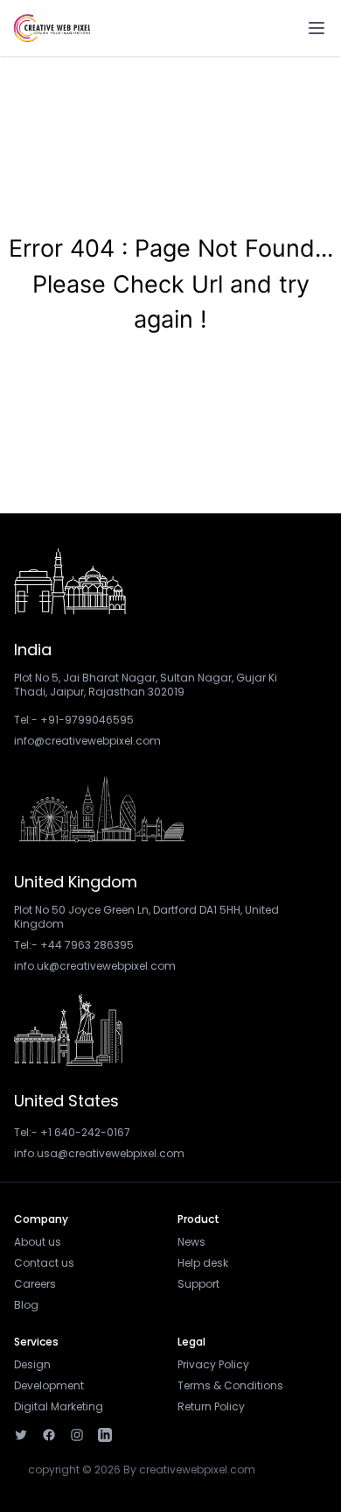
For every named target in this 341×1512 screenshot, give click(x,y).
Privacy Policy (213, 1364)
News (191, 1241)
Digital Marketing (58, 1406)
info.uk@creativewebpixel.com (95, 965)
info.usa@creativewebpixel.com (99, 1153)
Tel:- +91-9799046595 (74, 719)
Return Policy (211, 1406)
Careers (35, 1283)
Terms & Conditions (230, 1385)
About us (37, 1241)
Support (198, 1283)
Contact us (44, 1262)
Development (49, 1385)
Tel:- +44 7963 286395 (74, 944)
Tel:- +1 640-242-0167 (72, 1132)
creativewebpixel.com (197, 1469)
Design (32, 1364)
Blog (26, 1304)
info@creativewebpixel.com (87, 740)
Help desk (202, 1262)
